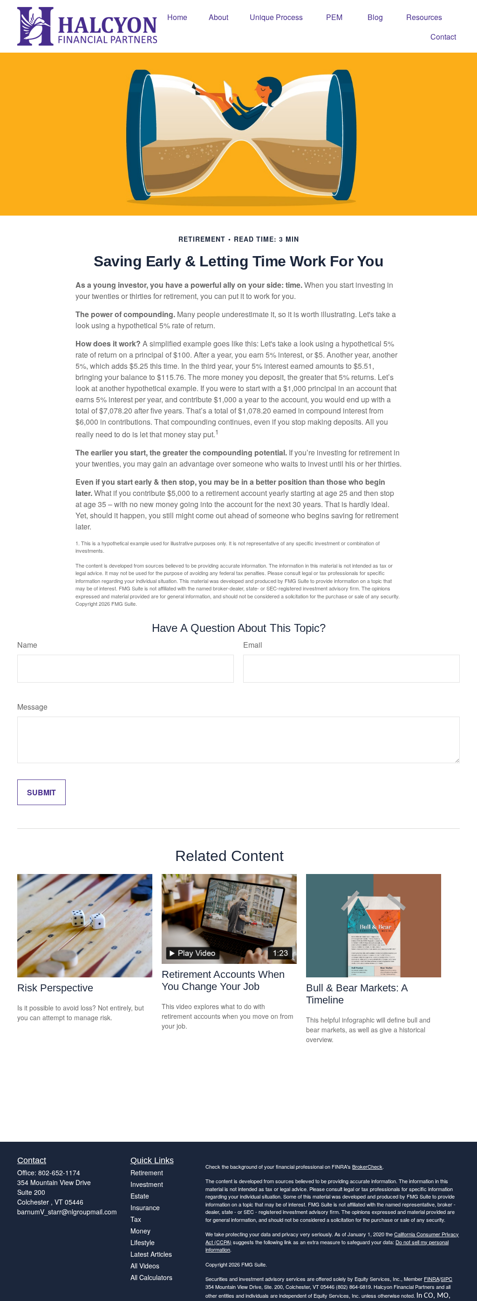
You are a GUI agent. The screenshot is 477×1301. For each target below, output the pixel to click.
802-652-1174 (59, 1172)
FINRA (431, 1278)
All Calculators (151, 1277)
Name (27, 644)
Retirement (146, 1172)
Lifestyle (142, 1242)
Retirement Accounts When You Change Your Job (223, 980)
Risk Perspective (55, 988)
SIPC (446, 1278)
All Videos (144, 1265)
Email (252, 644)
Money (140, 1230)
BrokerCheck (367, 1166)
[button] (177, 16)
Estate (139, 1195)
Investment (146, 1184)
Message (32, 706)
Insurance (145, 1207)
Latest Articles (151, 1254)
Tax (135, 1219)
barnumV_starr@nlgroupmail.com (67, 1211)
